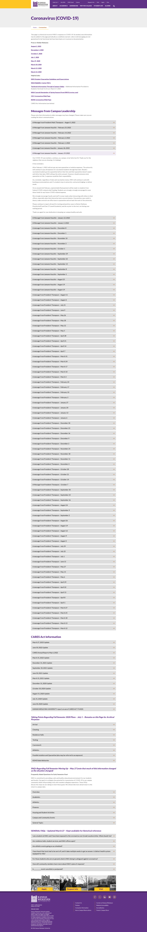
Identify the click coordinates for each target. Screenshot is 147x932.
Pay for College (86, 6)
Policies (77, 905)
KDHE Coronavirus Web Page (41, 100)
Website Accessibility (102, 905)
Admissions (74, 6)
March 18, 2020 (36, 64)
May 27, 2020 (35, 61)
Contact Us (78, 903)
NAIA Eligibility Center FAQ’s (41, 83)
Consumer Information (81, 908)
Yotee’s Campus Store (102, 910)
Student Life (98, 6)
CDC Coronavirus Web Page (40, 96)
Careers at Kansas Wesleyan (104, 903)
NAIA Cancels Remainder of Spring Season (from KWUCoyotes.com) (54, 92)
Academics (64, 6)
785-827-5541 (35, 909)
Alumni (107, 6)
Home (35, 27)
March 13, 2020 (36, 68)
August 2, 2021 (36, 46)
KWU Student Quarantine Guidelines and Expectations (50, 79)
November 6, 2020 (37, 50)
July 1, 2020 (35, 57)
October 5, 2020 (36, 54)
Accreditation (100, 908)
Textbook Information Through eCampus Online (47, 86)
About (55, 6)
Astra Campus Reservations (83, 910)
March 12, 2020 (36, 72)
